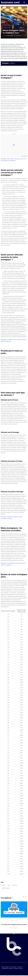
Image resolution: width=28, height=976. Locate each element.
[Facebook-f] (10, 972)
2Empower (11, 968)
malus (9, 885)
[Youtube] (12, 972)
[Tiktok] (15, 972)
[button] (24, 2)
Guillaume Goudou (8, 35)
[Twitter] (7, 972)
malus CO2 (15, 885)
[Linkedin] (20, 972)
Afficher (12, 63)
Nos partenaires (13, 966)
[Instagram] (17, 972)
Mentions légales (5, 966)
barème (3, 885)
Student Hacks (14, 920)
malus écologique (5, 888)
